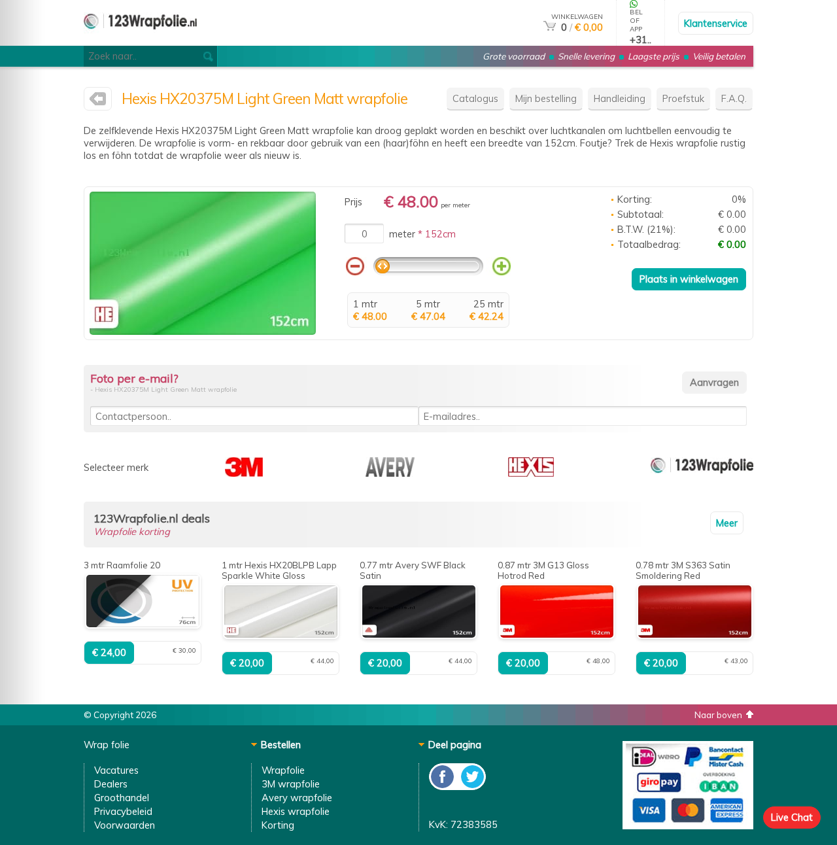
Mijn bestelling (546, 98)
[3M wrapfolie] (244, 473)
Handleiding (619, 98)
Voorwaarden (124, 825)
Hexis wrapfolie (296, 811)
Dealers (111, 784)
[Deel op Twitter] (471, 786)
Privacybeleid (123, 811)
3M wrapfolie (291, 784)
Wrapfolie (283, 770)
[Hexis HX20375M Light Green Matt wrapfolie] (203, 331)
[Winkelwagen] (549, 27)
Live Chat (792, 817)
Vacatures (116, 770)
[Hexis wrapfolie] (98, 101)
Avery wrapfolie (297, 797)
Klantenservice (715, 23)
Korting (278, 825)
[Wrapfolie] (140, 40)
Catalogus (475, 98)
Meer (727, 523)
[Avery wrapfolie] (390, 473)
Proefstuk (683, 98)
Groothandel (121, 797)
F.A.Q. (734, 98)
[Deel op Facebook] (443, 786)
